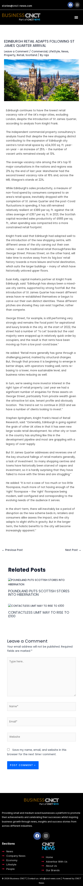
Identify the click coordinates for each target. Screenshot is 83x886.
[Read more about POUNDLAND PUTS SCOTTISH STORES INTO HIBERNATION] (41, 582)
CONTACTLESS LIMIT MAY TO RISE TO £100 (38, 614)
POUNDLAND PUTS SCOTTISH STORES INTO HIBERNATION (38, 593)
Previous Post (12, 550)
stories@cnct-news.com (17, 5)
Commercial (39, 51)
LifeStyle (54, 51)
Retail (20, 55)
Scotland (31, 55)
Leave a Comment (16, 51)
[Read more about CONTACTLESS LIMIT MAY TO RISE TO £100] (36, 606)
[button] (76, 17)
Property (9, 55)
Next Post (73, 550)
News (64, 51)
